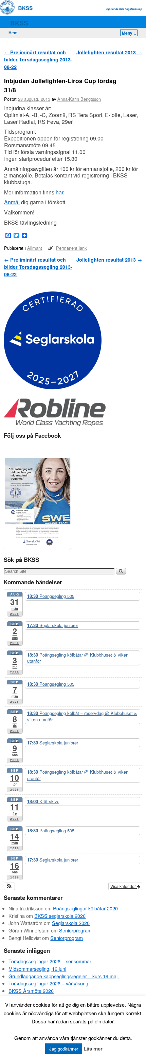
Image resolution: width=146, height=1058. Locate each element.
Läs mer (93, 1048)
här (58, 192)
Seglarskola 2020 (71, 922)
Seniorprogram (75, 930)
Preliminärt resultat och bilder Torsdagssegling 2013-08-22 (38, 59)
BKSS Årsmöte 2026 (31, 990)
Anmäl (12, 202)
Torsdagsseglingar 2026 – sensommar (49, 961)
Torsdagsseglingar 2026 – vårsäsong (48, 983)
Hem (13, 33)
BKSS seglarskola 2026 (60, 915)
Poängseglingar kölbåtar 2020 (85, 908)
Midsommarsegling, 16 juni (37, 968)
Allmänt (34, 248)
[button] (9, 886)
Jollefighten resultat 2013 (109, 52)
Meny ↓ (129, 33)
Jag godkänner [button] (63, 1048)
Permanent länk (71, 248)
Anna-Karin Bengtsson (79, 99)
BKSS (19, 22)
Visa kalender (123, 886)
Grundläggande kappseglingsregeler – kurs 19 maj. (63, 976)
